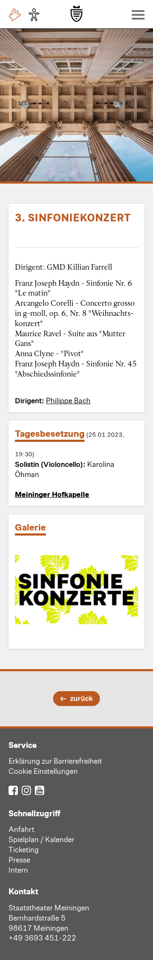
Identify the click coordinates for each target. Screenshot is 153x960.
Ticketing (23, 849)
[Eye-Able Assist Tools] (36, 14)
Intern (18, 869)
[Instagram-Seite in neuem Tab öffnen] (26, 789)
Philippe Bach (68, 400)
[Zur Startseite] (76, 14)
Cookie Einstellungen (43, 770)
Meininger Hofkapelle (52, 494)
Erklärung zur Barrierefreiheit (55, 760)
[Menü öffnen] (136, 14)
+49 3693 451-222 (42, 937)
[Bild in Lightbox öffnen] (76, 589)
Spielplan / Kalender (41, 839)
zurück (81, 697)
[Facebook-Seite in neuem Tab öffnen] (13, 789)
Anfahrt (21, 828)
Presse (19, 859)
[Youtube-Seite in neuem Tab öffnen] (39, 789)
